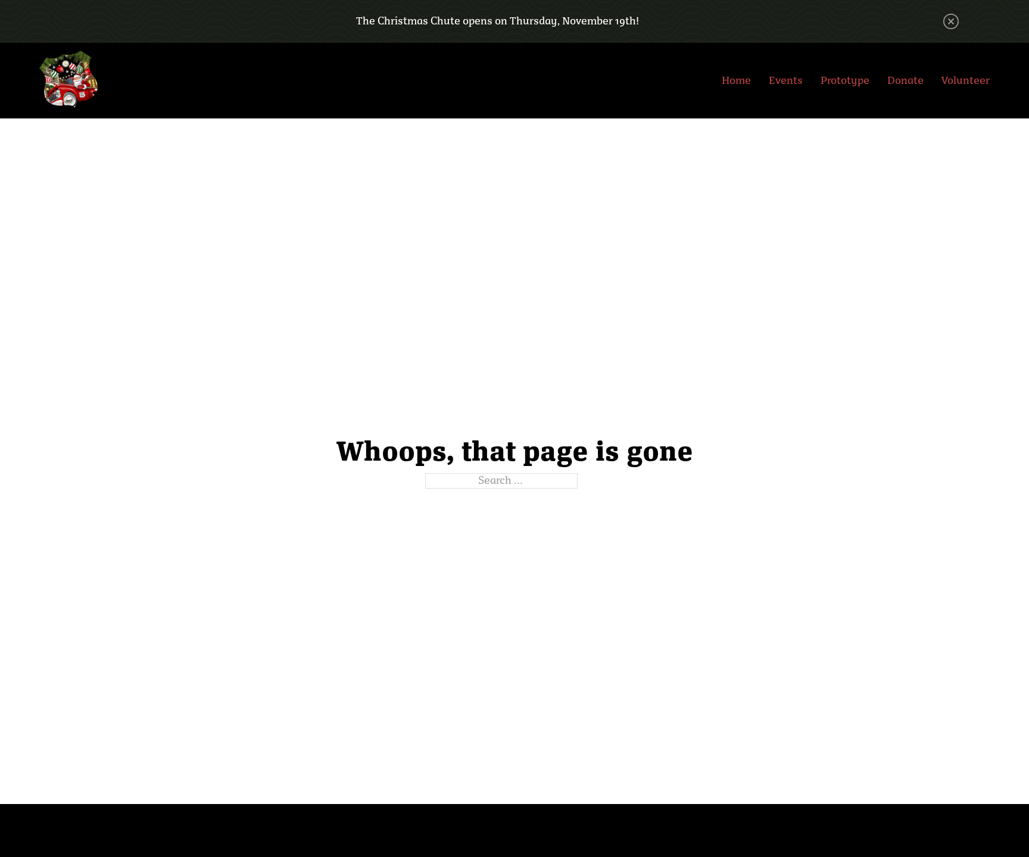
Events (786, 80)
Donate (905, 80)
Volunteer (965, 80)
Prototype (845, 80)
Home (736, 80)
